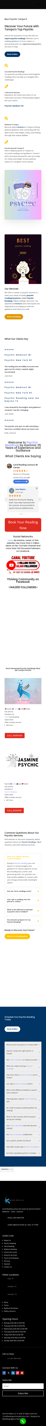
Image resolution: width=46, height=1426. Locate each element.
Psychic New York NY (18, 360)
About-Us (7, 1240)
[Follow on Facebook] (4, 1373)
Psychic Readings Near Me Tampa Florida (27, 669)
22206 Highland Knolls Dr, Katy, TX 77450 (23, 1225)
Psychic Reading (11, 792)
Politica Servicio (10, 1311)
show (10, 1169)
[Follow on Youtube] (22, 1373)
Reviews (26, 474)
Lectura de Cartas (10, 1252)
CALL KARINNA (14, 735)
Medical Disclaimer (11, 1308)
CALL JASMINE (14, 810)
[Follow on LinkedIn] (13, 1373)
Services (7, 1261)
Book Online (12, 54)
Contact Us (8, 1267)
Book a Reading (13, 317)
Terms (6, 1305)
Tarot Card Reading (11, 1258)
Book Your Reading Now (23, 525)
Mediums (21, 127)
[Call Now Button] (23, 1421)
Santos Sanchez (22, 489)
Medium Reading (10, 1249)
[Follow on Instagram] (17, 1373)
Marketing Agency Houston (12, 1419)
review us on (20, 481)
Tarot (15, 301)
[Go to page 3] (24, 513)
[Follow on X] (8, 1373)
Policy (6, 1302)
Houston (7, 1264)
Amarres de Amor (10, 1255)
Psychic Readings (29, 842)
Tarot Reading (9, 1246)
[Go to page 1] (21, 513)
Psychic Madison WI (14, 106)
